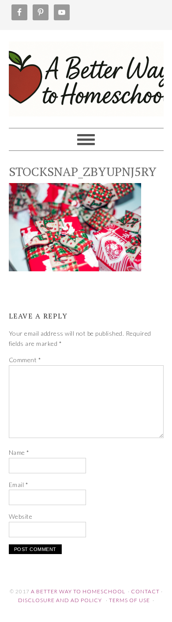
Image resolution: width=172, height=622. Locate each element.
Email (19, 484)
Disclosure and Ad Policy (60, 600)
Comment (25, 359)
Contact (145, 591)
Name (19, 452)
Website (21, 516)
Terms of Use (129, 600)
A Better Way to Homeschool (86, 75)
